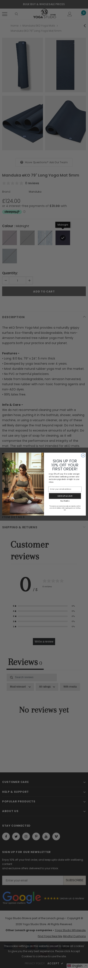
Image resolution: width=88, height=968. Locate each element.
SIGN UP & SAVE (65, 495)
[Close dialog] (83, 455)
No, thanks (64, 500)
